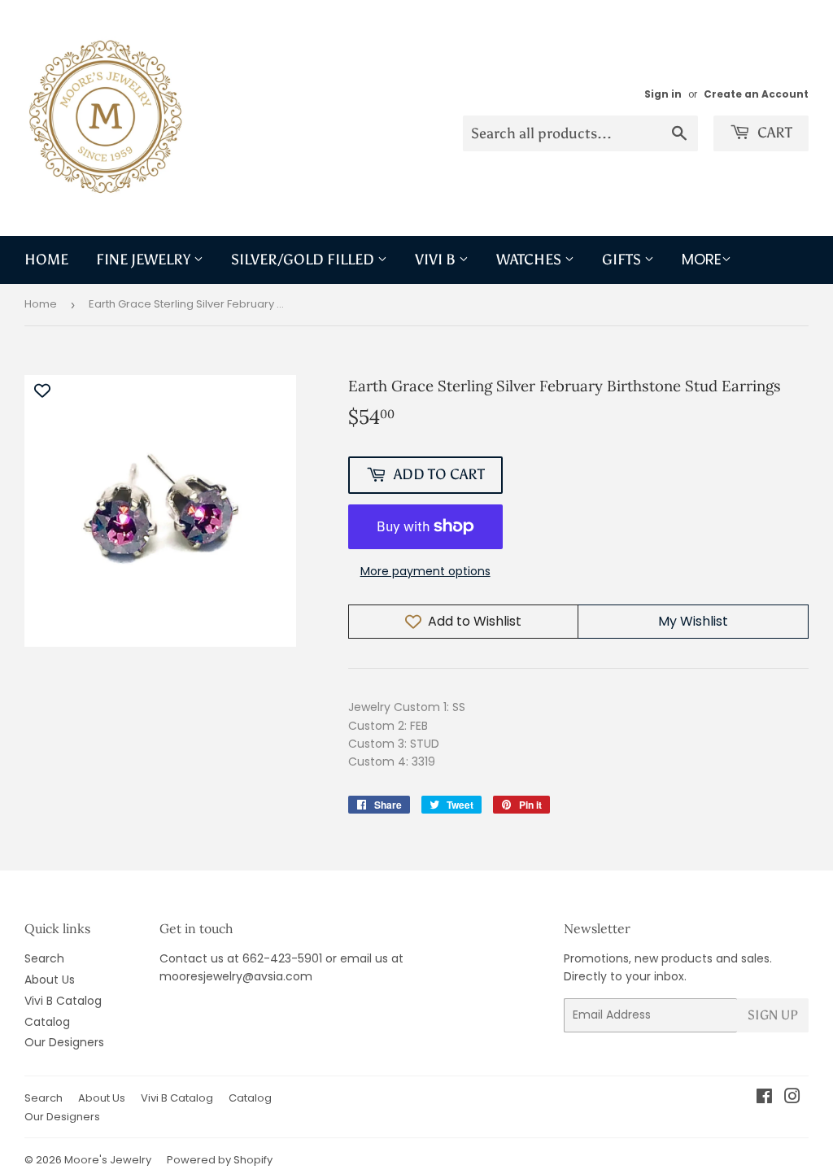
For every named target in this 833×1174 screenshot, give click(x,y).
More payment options (425, 571)
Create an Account (756, 94)
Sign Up (773, 1015)
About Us (49, 979)
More (702, 259)
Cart (773, 133)
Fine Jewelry (145, 259)
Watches (530, 259)
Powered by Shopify (220, 1159)
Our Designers (64, 1042)
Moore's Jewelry (107, 1159)
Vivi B (437, 259)
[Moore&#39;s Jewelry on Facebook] (764, 1098)
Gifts (623, 259)
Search (44, 958)
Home (46, 259)
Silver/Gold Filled (304, 259)
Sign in (663, 94)
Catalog (47, 1022)
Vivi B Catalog (63, 1001)
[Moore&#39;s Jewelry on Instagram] (792, 1098)
